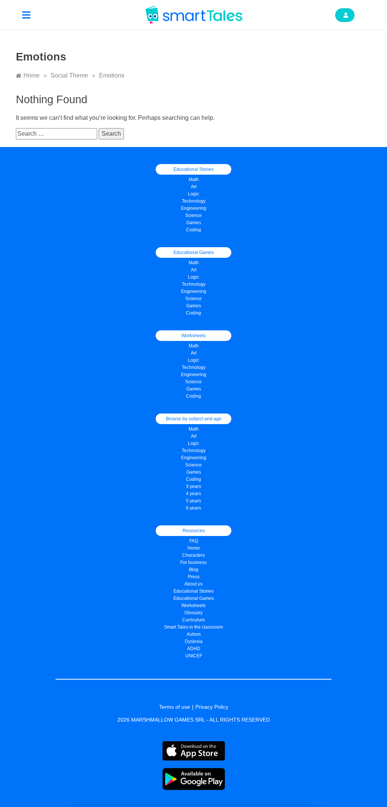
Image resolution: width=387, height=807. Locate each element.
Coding (193, 229)
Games (193, 305)
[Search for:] (57, 133)
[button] (26, 15)
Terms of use (174, 707)
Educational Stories (193, 591)
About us (193, 584)
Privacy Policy (211, 707)
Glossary (193, 612)
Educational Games (193, 598)
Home (193, 548)
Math (194, 179)
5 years (193, 500)
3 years (193, 486)
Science (193, 215)
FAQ (193, 541)
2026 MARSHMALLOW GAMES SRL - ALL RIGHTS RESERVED (194, 720)
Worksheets (193, 605)
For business (193, 562)
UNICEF (193, 655)
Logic (193, 194)
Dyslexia (194, 641)
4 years (193, 493)
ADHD (193, 648)
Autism (194, 634)
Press (194, 576)
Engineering (193, 208)
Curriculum (193, 620)
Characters (193, 555)
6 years (193, 508)
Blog (193, 569)
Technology (194, 201)
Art (194, 186)
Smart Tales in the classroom (193, 627)
